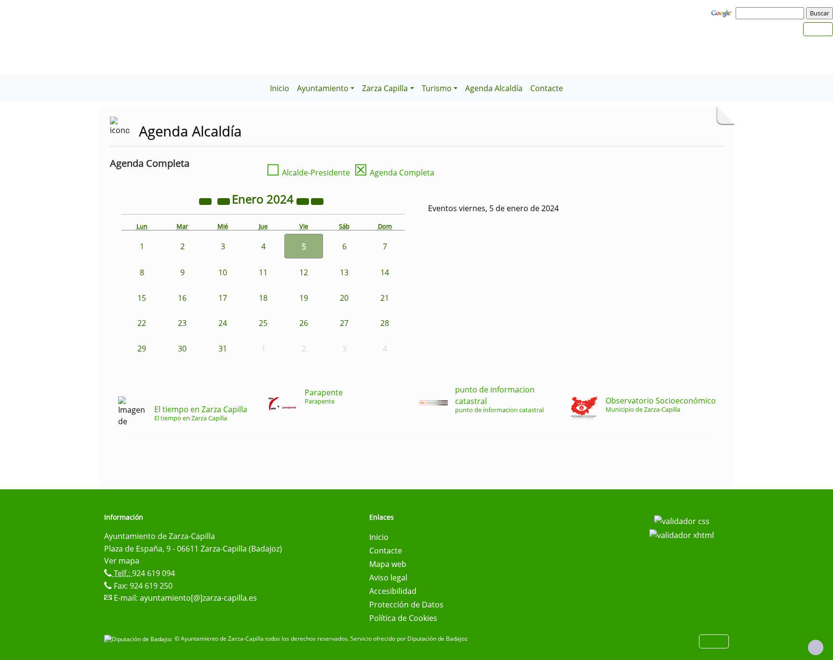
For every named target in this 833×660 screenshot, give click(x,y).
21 (384, 298)
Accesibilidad (392, 591)
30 (182, 348)
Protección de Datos (406, 604)
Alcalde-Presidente (308, 172)
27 (344, 323)
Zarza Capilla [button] (385, 88)
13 (344, 272)
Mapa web (387, 564)
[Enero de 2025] (303, 200)
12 (303, 272)
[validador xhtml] (681, 534)
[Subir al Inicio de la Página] (815, 647)
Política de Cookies (403, 618)
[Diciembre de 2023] (224, 200)
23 (182, 323)
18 (263, 298)
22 (141, 323)
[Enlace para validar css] (682, 520)
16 (182, 298)
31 (222, 348)
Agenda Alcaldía (494, 88)
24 (222, 323)
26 (303, 323)
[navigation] (771, 13)
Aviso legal (388, 577)
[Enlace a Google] (723, 12)
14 (384, 272)
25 (263, 323)
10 (222, 272)
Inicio (279, 88)
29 (141, 348)
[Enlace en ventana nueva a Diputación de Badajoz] (139, 638)
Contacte (546, 88)
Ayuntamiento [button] (323, 88)
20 (344, 298)
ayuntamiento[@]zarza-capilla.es (198, 598)
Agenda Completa (394, 172)
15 (141, 298)
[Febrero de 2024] (317, 200)
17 (222, 298)
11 (263, 272)
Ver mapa (121, 560)
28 (384, 323)
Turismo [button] (437, 88)
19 (303, 298)
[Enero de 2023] (206, 200)
